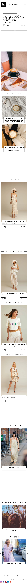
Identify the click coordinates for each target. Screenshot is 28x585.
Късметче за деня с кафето (10, 12)
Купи (3, 226)
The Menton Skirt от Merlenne (14, 221)
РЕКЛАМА (20, 572)
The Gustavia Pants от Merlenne (14, 293)
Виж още (24, 226)
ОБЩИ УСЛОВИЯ (8, 575)
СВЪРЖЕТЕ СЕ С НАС (19, 575)
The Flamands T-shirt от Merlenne (14, 344)
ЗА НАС (7, 572)
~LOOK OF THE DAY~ (14, 467)
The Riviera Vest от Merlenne (14, 396)
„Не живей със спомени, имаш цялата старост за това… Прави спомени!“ (14, 120)
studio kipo (25, 579)
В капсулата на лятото (14, 563)
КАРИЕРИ (13, 572)
